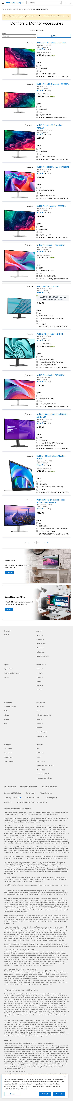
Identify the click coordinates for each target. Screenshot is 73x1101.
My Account (40, 635)
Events (38, 757)
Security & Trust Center (43, 774)
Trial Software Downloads (44, 778)
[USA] (3, 9)
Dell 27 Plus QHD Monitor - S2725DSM (52, 167)
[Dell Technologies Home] (15, 3)
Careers (38, 711)
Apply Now (9, 609)
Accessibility (8, 802)
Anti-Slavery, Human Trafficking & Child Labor (32, 802)
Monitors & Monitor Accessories (16, 9)
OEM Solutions (8, 757)
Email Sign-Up (40, 761)
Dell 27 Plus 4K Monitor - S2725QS (51, 43)
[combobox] (44, 2)
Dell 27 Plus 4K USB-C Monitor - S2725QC (49, 126)
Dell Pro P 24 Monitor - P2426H (49, 334)
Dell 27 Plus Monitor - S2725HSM (50, 375)
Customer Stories (41, 736)
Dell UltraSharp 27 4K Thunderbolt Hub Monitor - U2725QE (50, 501)
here (26, 912)
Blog (37, 748)
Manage (12, 1094)
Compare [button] (30, 43)
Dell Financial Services (49, 787)
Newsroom (39, 723)
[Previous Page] (29, 542)
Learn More (9, 572)
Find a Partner (8, 748)
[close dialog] (68, 16)
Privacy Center (40, 769)
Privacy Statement (46, 793)
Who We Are (40, 706)
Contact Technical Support (11, 673)
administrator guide (26, 864)
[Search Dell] (59, 2)
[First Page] (25, 542)
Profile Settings (40, 643)
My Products (40, 648)
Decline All (45, 1094)
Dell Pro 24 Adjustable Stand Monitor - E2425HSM (52, 415)
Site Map (6, 635)
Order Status (40, 639)
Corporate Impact (41, 732)
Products (6, 711)
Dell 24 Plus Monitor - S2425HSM (50, 245)
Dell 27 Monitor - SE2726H (47, 286)
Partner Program (9, 761)
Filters (55, 36)
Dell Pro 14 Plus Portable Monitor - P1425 (51, 457)
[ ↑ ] (68, 843)
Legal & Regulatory (51, 798)
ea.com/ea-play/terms (60, 894)
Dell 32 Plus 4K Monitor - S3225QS (51, 206)
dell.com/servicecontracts (59, 843)
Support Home (8, 669)
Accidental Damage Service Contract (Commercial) (54, 852)
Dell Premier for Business (28, 787)
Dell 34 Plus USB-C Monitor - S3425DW (52, 84)
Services (6, 719)
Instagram (39, 685)
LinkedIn (39, 681)
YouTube (39, 690)
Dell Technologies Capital (43, 715)
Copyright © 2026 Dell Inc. (12, 793)
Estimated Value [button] (41, 52)
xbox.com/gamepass (47, 894)
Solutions (6, 715)
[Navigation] (2, 2)
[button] (65, 3)
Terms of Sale (30, 793)
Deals (5, 723)
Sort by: (4, 33)
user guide (45, 862)
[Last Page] (47, 542)
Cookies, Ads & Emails (32, 798)
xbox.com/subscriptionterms (13, 892)
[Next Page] (44, 542)
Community (39, 669)
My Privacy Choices (10, 798)
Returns (6, 677)
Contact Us (39, 673)
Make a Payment (41, 652)
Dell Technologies (10, 787)
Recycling (39, 727)
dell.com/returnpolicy (53, 814)
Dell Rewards (40, 753)
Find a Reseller (8, 753)
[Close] (65, 1076)
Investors (39, 719)
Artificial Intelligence (10, 706)
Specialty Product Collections (45, 765)
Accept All (59, 1094)
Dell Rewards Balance (42, 656)
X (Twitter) (39, 677)
